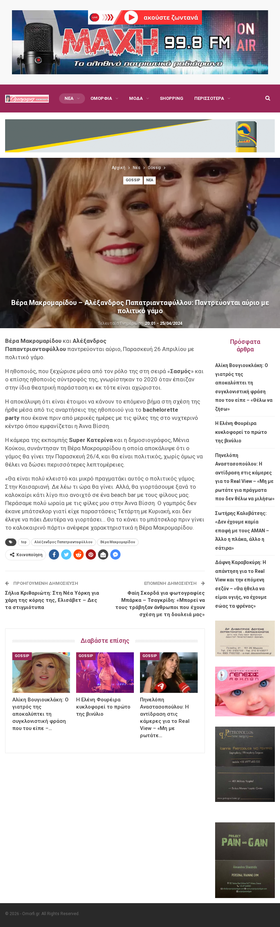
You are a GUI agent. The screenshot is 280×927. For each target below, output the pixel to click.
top (24, 542)
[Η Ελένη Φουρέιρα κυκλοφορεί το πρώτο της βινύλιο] (105, 672)
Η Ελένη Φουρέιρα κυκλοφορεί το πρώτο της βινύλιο (241, 432)
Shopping (171, 98)
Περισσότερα (209, 98)
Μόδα (136, 98)
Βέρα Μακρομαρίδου (117, 542)
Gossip (133, 180)
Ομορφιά (101, 98)
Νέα (69, 98)
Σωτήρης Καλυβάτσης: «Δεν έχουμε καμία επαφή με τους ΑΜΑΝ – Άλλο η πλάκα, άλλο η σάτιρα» (242, 531)
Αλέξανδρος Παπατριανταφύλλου (63, 542)
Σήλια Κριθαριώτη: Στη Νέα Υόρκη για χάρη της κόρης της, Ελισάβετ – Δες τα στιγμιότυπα (52, 600)
